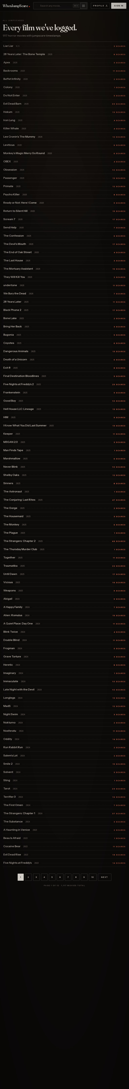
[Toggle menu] (83, 6)
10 (92, 877)
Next (104, 877)
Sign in (118, 5)
